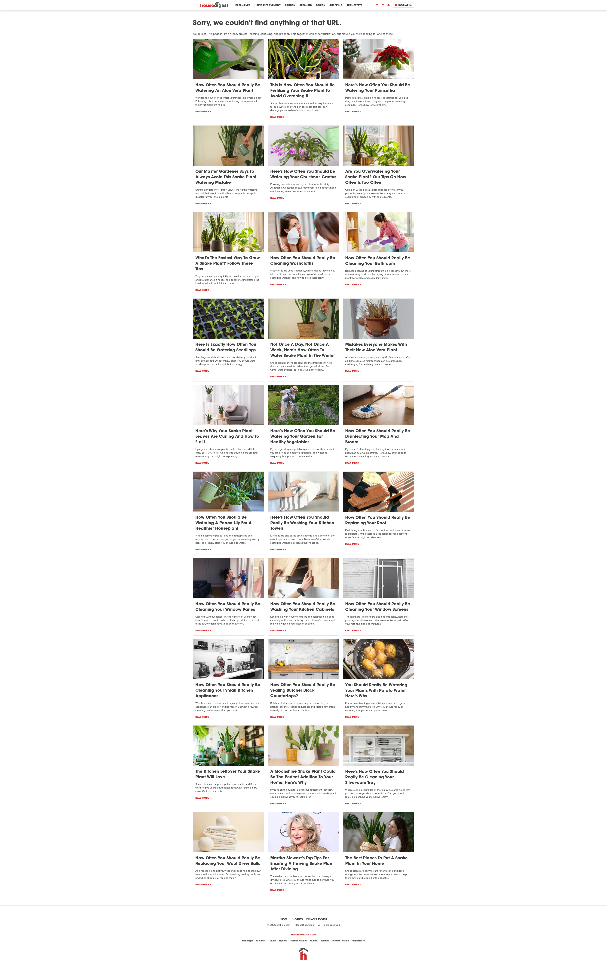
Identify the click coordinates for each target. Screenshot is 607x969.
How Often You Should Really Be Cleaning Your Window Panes (227, 607)
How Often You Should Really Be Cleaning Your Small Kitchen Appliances (227, 690)
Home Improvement (267, 5)
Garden (290, 5)
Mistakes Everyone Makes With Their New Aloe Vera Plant (376, 347)
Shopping (335, 5)
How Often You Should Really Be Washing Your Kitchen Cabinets (302, 607)
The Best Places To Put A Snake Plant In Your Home (376, 861)
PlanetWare (358, 940)
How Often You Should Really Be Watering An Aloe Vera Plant (227, 88)
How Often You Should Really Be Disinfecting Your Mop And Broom (377, 436)
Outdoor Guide (340, 940)
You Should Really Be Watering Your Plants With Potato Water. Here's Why (376, 690)
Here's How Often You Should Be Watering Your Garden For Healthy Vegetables (302, 436)
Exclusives (242, 5)
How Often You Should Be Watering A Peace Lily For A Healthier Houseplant (223, 523)
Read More (202, 111)
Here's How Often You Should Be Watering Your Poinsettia (377, 88)
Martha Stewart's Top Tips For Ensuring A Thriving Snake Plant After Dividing (302, 863)
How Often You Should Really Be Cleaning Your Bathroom (377, 261)
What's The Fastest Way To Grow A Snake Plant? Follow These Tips (227, 263)
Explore (283, 940)
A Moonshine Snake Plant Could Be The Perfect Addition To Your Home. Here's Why (303, 777)
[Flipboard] (382, 5)
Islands (325, 940)
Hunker (314, 940)
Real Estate (354, 5)
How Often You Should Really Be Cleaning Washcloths (302, 261)
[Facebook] (377, 5)
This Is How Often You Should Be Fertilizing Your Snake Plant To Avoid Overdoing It (302, 90)
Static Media (283, 925)
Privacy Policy (317, 919)
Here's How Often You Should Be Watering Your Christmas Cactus (303, 174)
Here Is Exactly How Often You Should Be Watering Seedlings (225, 347)
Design (320, 5)
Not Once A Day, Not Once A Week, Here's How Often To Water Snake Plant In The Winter (302, 350)
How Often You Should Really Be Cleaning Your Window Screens (377, 607)
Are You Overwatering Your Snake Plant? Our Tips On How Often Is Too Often (375, 177)
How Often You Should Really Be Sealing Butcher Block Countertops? (302, 690)
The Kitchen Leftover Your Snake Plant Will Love (227, 774)
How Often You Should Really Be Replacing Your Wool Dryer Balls (227, 861)
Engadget (247, 940)
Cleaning (305, 5)
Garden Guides (298, 940)
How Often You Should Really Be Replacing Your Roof (377, 520)
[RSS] (388, 5)
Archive (297, 919)
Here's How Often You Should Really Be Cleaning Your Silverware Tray (374, 777)
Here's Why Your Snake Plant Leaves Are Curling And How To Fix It (227, 436)
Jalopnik (260, 940)
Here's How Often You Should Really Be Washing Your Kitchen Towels (302, 523)
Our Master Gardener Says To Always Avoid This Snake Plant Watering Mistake (225, 177)
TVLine (272, 940)
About (284, 919)
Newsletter (405, 5)
